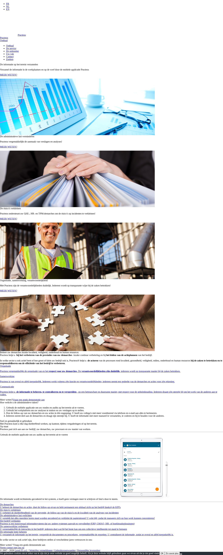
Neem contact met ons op (12, 547)
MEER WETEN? (8, 74)
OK (162, 553)
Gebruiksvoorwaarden (65, 550)
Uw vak (10, 54)
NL (7, 6)
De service (11, 48)
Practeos (22, 35)
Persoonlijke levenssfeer (88, 550)
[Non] (181, 554)
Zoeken (9, 59)
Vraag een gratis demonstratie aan (28, 399)
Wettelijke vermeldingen (40, 550)
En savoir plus (172, 553)
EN (7, 9)
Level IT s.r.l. (21, 550)
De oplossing (12, 51)
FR (7, 3)
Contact (10, 56)
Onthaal (4, 40)
